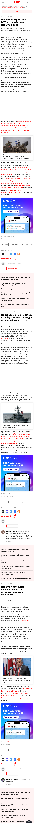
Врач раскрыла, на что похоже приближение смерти (15, 305)
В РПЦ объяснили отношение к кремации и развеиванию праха (14, 550)
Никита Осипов (6, 238)
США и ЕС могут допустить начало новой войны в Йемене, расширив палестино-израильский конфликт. (15, 436)
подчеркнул (19, 89)
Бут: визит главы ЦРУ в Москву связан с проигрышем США (13, 573)
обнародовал (25, 621)
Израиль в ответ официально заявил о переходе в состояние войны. (16, 172)
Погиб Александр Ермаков (9, 289)
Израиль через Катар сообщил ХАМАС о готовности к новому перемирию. (15, 130)
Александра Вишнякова (8, 496)
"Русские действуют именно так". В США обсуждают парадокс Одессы (13, 284)
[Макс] (7, 254)
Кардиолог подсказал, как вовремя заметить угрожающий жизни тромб (15, 278)
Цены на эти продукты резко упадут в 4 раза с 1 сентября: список (16, 299)
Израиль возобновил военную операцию (15, 722)
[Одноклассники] (18, 254)
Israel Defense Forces (9, 766)
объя (17, 167)
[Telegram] (11, 254)
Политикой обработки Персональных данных (12, 7)
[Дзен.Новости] (3, 254)
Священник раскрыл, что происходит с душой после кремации (15, 294)
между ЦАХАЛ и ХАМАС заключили (18, 179)
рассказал (4, 338)
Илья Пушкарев (6, 768)
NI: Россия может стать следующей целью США (16, 578)
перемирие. (5, 181)
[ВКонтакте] (15, 254)
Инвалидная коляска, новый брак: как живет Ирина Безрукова (15, 556)
